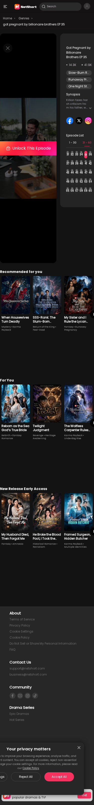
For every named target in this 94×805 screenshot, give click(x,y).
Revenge (38, 435)
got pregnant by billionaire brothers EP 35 (34, 24)
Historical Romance (44, 543)
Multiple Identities (75, 546)
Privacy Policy (20, 625)
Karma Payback (73, 435)
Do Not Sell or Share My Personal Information (43, 643)
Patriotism (39, 546)
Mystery (6, 326)
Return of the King (44, 326)
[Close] (79, 748)
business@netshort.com (28, 674)
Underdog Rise (72, 438)
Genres (24, 18)
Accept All (59, 777)
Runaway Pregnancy (75, 328)
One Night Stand (80, 86)
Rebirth (6, 435)
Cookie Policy (31, 768)
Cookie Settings (21, 631)
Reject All (26, 777)
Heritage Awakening (44, 437)
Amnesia (18, 543)
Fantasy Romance (12, 437)
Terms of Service (22, 619)
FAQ (12, 649)
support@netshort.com (27, 668)
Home (7, 18)
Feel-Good (39, 329)
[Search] (44, 7)
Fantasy (68, 326)
